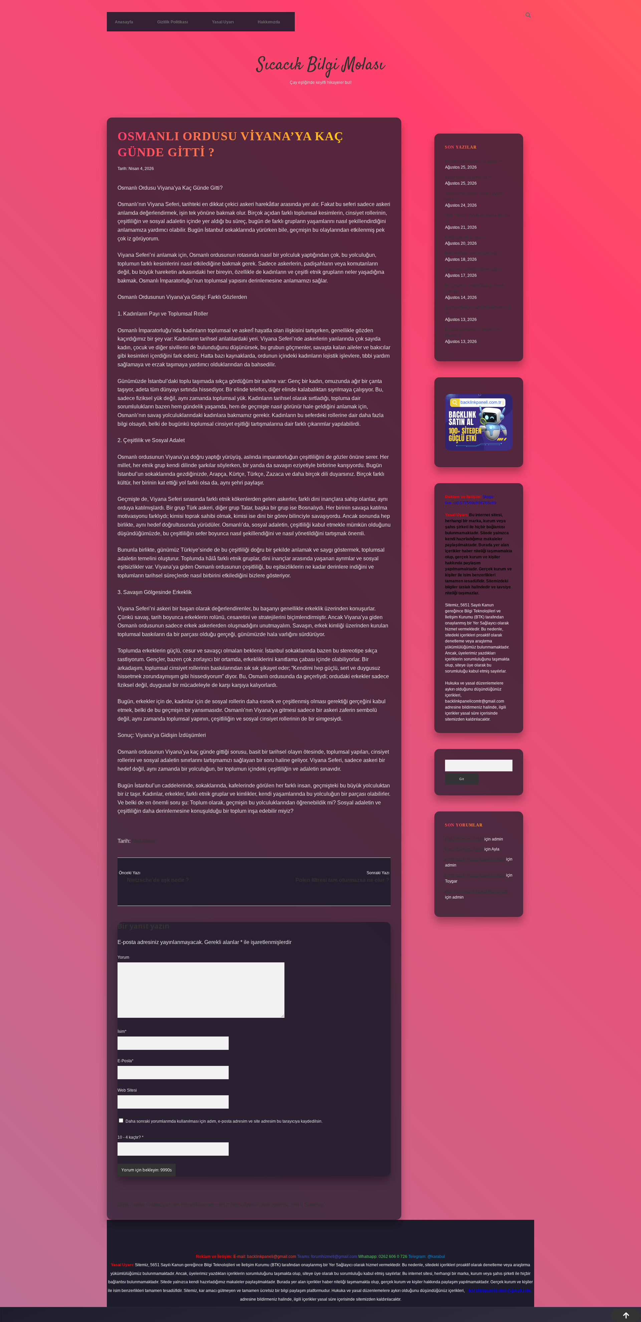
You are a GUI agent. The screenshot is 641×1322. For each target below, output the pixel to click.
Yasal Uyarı (223, 22)
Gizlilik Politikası (172, 22)
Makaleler (144, 841)
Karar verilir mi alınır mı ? (467, 177)
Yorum (123, 957)
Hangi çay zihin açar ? (465, 237)
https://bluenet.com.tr (205, 1204)
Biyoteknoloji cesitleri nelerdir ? (473, 253)
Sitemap (314, 1204)
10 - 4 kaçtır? (131, 1137)
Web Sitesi (127, 1090)
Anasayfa (124, 22)
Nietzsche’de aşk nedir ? (158, 880)
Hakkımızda (269, 22)
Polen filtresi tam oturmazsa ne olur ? (342, 880)
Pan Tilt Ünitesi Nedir (464, 839)
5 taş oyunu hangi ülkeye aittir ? (473, 269)
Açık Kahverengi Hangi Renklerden (477, 891)
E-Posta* (126, 1061)
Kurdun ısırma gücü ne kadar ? (473, 161)
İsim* (122, 1031)
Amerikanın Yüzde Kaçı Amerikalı (475, 859)
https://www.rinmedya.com (148, 1204)
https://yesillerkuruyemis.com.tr (267, 1204)
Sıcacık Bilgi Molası (320, 65)
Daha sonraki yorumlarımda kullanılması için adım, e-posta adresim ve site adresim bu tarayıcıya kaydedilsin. (224, 1121)
